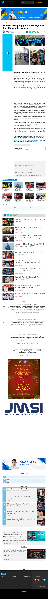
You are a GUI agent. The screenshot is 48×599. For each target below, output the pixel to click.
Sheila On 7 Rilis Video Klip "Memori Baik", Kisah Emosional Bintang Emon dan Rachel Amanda (15, 551)
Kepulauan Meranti (22, 144)
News (29, 144)
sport (34, 6)
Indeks (7, 6)
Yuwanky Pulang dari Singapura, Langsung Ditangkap (30, 220)
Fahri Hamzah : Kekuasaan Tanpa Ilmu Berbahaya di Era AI (28, 270)
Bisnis (30, 6)
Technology (39, 6)
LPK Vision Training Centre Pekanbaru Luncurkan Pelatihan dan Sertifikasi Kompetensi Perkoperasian (15, 542)
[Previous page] (19, 355)
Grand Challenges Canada (33, 334)
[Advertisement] (30, 97)
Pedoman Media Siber (42, 584)
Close (24, 591)
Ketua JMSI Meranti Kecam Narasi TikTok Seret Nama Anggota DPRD (29, 245)
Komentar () (43, 31)
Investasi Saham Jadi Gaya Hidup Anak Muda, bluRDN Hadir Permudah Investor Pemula (14, 533)
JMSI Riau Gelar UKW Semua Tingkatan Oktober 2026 (29, 253)
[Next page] (29, 355)
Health (2, 576)
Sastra (44, 6)
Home (3, 6)
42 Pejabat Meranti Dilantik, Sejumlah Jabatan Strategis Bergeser (28, 286)
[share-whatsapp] (33, 32)
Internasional (27, 576)
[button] (22, 19)
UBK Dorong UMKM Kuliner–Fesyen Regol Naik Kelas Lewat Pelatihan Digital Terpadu (14, 537)
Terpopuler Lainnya (19, 526)
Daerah (15, 144)
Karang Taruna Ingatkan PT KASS (22, 149)
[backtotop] (24, 570)
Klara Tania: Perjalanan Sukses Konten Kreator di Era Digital (15, 555)
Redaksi (44, 586)
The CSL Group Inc (33, 304)
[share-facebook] (27, 32)
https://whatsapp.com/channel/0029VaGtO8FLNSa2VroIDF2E (27, 140)
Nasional (12, 6)
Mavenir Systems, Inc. (33, 319)
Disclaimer (40, 586)
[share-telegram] (35, 32)
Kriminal (21, 6)
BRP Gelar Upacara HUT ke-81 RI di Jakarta (30, 294)
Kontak (36, 586)
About (36, 584)
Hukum (25, 6)
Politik (16, 6)
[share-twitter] (30, 32)
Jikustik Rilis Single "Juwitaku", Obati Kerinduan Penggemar (14, 558)
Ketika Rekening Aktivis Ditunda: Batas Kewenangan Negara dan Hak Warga (28, 237)
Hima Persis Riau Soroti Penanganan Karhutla (28, 229)
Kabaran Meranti (17, 71)
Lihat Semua (24, 301)
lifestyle (26, 577)
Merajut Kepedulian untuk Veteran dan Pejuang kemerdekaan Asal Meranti (28, 262)
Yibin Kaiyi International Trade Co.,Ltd (33, 349)
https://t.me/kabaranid (19, 138)
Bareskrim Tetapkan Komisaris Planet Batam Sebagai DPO (28, 278)
